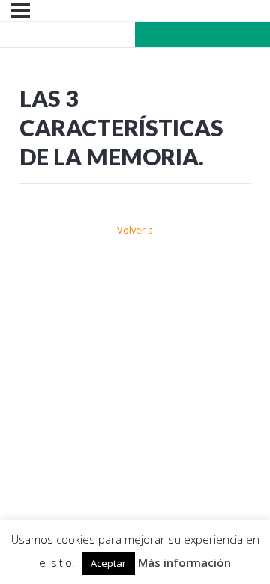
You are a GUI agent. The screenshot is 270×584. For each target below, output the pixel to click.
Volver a (135, 230)
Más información (184, 562)
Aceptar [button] (108, 563)
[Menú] (20, 10)
